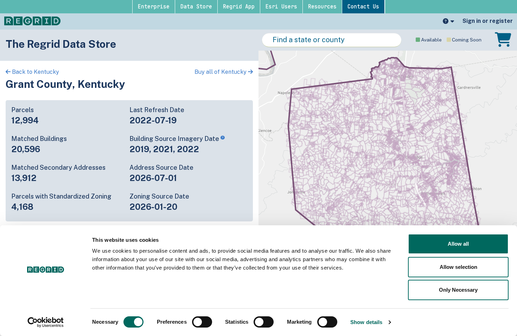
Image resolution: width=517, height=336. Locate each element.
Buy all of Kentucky (221, 72)
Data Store (196, 6)
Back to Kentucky (35, 72)
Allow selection (458, 267)
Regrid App (239, 6)
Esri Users (281, 6)
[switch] (202, 322)
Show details (366, 322)
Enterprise (154, 6)
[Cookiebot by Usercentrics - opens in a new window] (45, 322)
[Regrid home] (32, 20)
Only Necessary (458, 290)
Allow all (458, 244)
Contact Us (363, 6)
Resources (322, 6)
